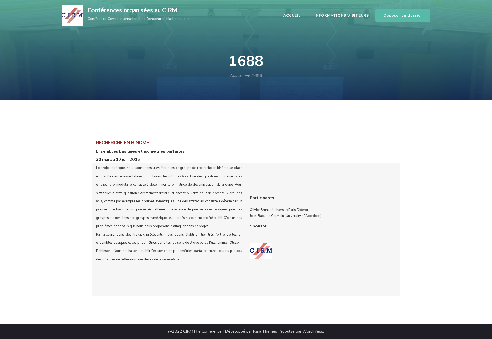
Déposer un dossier (403, 15)
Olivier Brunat (260, 210)
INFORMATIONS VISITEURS (342, 15)
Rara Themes (265, 331)
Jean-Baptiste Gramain (267, 216)
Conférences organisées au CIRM (132, 10)
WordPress (312, 331)
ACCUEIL (292, 15)
